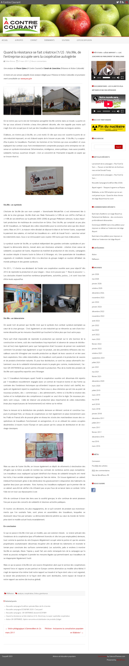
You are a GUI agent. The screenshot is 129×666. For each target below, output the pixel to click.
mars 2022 (96, 339)
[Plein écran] (122, 77)
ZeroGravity (102, 656)
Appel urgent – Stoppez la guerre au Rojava (108, 187)
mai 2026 (95, 279)
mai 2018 (95, 399)
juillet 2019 (96, 390)
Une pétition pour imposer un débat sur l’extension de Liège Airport (108, 228)
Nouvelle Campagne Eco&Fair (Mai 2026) (107, 182)
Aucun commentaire (39, 61)
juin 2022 (95, 325)
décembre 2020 (98, 381)
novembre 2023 (98, 297)
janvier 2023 (97, 306)
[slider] (106, 77)
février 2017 (96, 432)
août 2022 (96, 320)
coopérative (28, 593)
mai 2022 (95, 330)
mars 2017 (96, 427)
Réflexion (10, 593)
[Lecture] (94, 77)
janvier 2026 (97, 283)
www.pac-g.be (26, 78)
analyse (21, 593)
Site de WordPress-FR (100, 475)
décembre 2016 (98, 436)
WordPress (120, 659)
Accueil (5, 40)
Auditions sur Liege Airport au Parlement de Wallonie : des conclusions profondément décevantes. (107, 217)
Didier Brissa (10, 61)
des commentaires (101, 470)
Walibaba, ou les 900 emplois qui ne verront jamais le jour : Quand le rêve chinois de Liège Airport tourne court (107, 195)
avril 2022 (96, 334)
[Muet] (118, 77)
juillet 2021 (96, 362)
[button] (108, 71)
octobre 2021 (97, 353)
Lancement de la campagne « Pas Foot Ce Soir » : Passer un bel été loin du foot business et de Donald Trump (108, 167)
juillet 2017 (96, 422)
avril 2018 (96, 404)
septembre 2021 (98, 357)
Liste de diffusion (84, 40)
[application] (108, 70)
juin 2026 (95, 274)
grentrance (43, 593)
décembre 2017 (98, 418)
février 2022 (96, 344)
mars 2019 (96, 395)
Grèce (36, 593)
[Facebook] (120, 2)
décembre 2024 (98, 292)
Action (94, 254)
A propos (19, 40)
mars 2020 (96, 385)
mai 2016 (95, 441)
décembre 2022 (98, 311)
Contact (33, 40)
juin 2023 (95, 302)
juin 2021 (95, 367)
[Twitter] (117, 2)
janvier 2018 (97, 413)
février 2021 (96, 376)
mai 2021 (95, 371)
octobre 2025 (97, 288)
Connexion (96, 461)
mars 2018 (96, 409)
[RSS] (123, 2)
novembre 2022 (98, 316)
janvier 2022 (97, 348)
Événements (49, 40)
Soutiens (66, 40)
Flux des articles (99, 465)
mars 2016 (96, 446)
